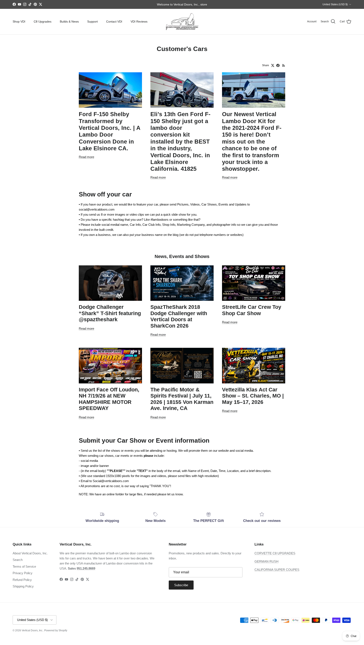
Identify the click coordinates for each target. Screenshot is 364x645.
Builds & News (69, 21)
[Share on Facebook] (278, 65)
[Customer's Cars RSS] (283, 65)
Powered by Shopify (55, 630)
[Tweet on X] (272, 65)
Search (18, 560)
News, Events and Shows (182, 256)
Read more (86, 157)
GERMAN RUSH (266, 561)
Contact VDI (114, 21)
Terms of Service (24, 566)
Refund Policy (22, 580)
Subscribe (181, 585)
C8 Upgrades (42, 21)
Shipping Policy (23, 586)
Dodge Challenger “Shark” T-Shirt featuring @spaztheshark (110, 313)
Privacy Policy (22, 573)
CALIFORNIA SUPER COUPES (276, 569)
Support (92, 21)
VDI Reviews (139, 21)
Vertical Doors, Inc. (32, 630)
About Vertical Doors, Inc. (30, 553)
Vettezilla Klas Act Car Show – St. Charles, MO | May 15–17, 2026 (253, 396)
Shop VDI (19, 21)
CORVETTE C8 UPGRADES (274, 553)
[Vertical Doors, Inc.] (182, 21)
